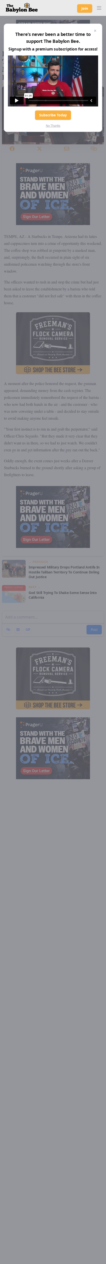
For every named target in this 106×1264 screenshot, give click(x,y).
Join (84, 8)
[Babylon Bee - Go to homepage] (21, 8)
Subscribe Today (53, 115)
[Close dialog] (95, 31)
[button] (99, 8)
